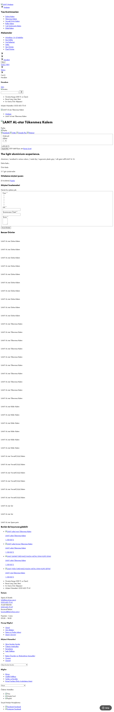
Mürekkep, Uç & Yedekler (14, 37)
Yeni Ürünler (9, 47)
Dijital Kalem (9, 28)
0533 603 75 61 (7, 602)
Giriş (3, 62)
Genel (7, 627)
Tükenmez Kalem (11, 19)
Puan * (5, 193)
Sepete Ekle (5, 149)
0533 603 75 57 (7, 607)
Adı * (4, 207)
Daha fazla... (5, 163)
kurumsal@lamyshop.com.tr (10, 612)
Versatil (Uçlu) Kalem (12, 21)
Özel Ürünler (9, 49)
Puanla (12, 180)
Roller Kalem (9, 23)
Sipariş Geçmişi (10, 634)
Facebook (17, 707)
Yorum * (5, 217)
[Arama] (21, 92)
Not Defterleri (10, 42)
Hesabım (7, 60)
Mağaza (7, 7)
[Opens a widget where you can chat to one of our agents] (106, 708)
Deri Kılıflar (9, 40)
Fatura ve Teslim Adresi (13, 632)
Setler (7, 44)
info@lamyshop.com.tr (8, 600)
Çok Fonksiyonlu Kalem (13, 26)
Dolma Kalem (9, 16)
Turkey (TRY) (5, 64)
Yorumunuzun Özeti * (10, 212)
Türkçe (3, 70)
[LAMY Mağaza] (7, 4)
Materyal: (6, 136)
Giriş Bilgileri (9, 630)
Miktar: (5, 138)
